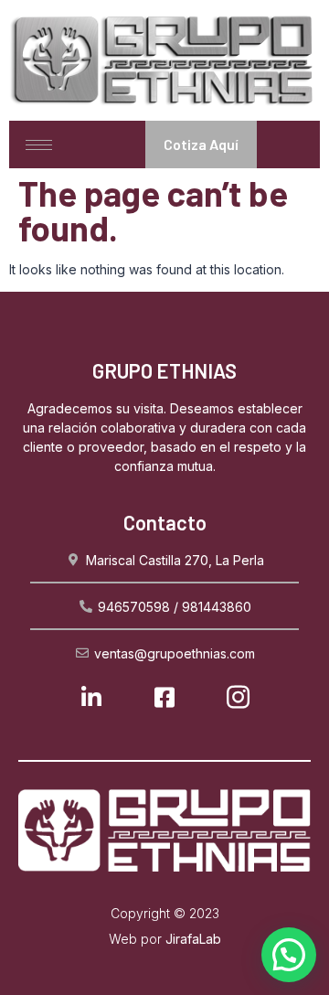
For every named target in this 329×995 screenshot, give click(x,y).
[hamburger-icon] (38, 145)
